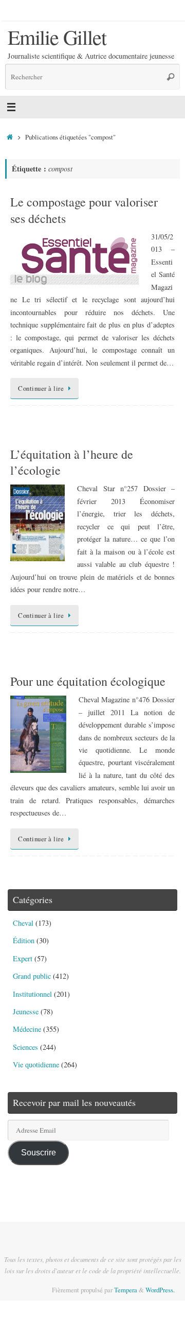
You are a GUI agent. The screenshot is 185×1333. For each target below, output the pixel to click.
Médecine (27, 1029)
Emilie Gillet (57, 37)
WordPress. (160, 1289)
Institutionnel (32, 994)
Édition (23, 940)
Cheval (23, 923)
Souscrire (38, 1152)
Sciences (25, 1047)
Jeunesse (26, 1011)
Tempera (125, 1289)
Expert (22, 958)
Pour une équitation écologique (87, 681)
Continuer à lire (41, 388)
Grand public (32, 976)
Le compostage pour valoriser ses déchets (84, 210)
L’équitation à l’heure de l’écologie (71, 462)
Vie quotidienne (36, 1064)
